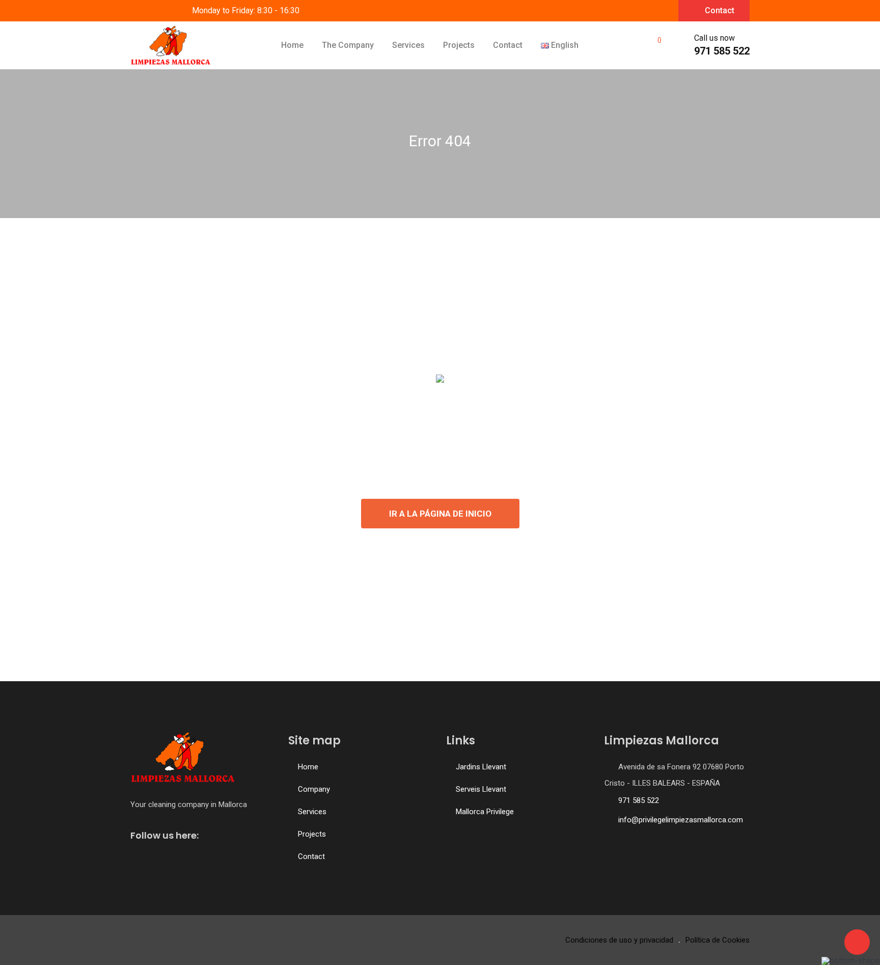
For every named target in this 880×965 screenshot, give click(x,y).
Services (408, 45)
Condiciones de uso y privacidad (619, 940)
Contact (719, 10)
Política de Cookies (717, 940)
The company (348, 45)
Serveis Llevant (481, 789)
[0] (653, 45)
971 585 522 (722, 51)
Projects (459, 45)
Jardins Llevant (481, 766)
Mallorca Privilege (485, 811)
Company (314, 789)
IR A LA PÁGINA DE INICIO (440, 513)
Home (292, 45)
